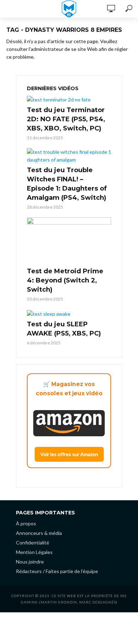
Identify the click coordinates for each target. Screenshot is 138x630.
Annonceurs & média (39, 533)
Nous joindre (30, 562)
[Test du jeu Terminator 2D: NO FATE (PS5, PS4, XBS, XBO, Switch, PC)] (69, 99)
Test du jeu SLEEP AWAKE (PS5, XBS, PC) (64, 328)
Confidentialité (32, 542)
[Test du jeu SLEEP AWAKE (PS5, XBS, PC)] (69, 313)
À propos (26, 523)
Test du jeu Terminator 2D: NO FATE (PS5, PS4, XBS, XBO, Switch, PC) (66, 119)
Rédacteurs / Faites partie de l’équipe (57, 571)
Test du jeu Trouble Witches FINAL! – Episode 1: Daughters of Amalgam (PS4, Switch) (67, 184)
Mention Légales (34, 552)
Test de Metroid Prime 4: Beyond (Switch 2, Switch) (65, 280)
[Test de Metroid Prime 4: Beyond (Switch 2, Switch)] (69, 241)
